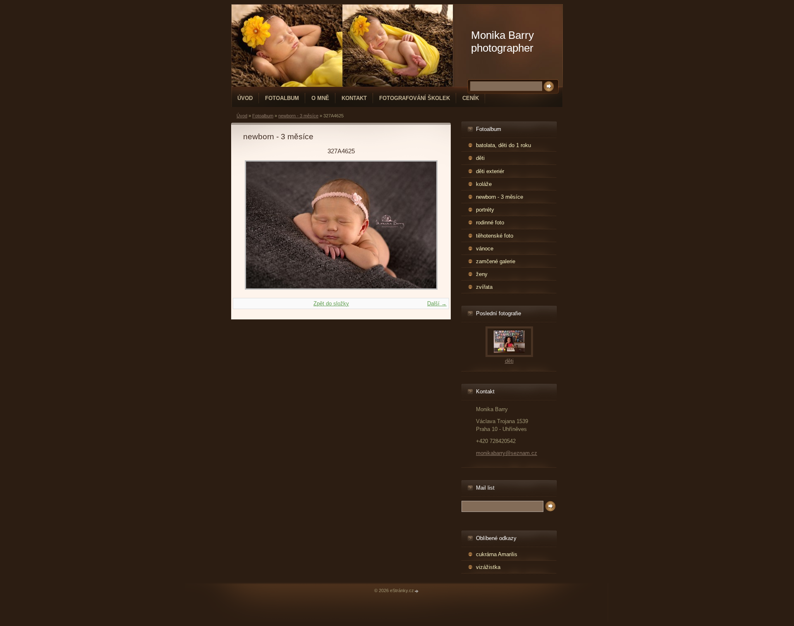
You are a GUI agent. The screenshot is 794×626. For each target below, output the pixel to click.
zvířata (484, 287)
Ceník (470, 98)
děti (480, 158)
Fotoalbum (282, 98)
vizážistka (488, 567)
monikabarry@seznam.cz (506, 453)
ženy (482, 274)
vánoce (484, 248)
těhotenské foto (494, 236)
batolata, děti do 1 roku (503, 145)
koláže (484, 184)
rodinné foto (490, 222)
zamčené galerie (495, 261)
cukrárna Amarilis (496, 554)
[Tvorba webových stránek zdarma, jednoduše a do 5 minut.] (417, 591)
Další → (437, 303)
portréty (485, 210)
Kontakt (354, 98)
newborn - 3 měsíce (298, 115)
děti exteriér (490, 171)
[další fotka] (425, 225)
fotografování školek (414, 98)
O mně (320, 98)
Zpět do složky (331, 303)
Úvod (245, 98)
